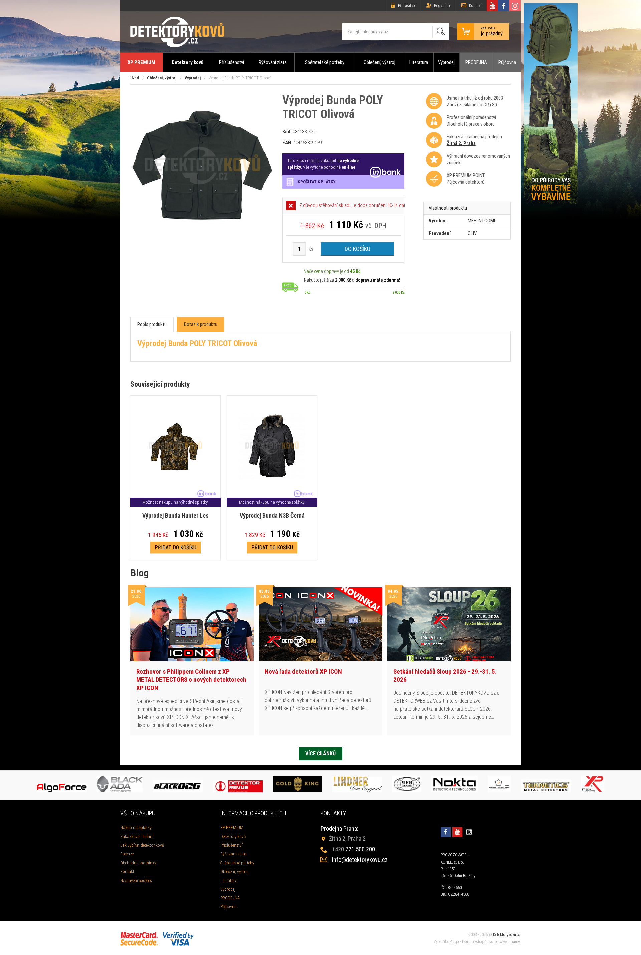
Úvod (134, 78)
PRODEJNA (476, 62)
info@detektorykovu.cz (360, 859)
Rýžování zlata (273, 62)
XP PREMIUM (141, 62)
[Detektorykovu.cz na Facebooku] (503, 5)
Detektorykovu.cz (507, 934)
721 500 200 (353, 849)
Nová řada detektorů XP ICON (303, 671)
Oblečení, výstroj (379, 62)
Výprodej (446, 62)
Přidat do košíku (175, 547)
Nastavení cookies (136, 880)
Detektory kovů (187, 62)
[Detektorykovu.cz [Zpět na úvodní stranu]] (177, 31)
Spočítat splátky (316, 181)
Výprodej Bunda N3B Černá (272, 515)
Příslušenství (231, 62)
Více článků (320, 753)
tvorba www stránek (504, 941)
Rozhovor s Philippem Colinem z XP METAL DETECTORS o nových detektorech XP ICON (191, 679)
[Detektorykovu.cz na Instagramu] (515, 5)
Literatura (418, 62)
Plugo (454, 941)
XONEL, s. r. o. (452, 862)
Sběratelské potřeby (324, 62)
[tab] (152, 324)
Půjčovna (507, 62)
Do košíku (357, 248)
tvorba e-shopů (474, 941)
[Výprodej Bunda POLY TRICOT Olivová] (202, 236)
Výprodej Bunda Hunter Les (175, 515)
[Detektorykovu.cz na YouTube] (492, 5)
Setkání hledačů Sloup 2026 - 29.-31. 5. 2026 (445, 675)
